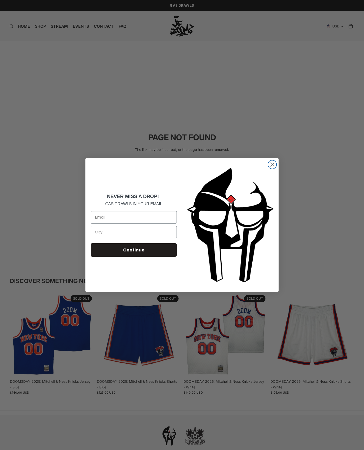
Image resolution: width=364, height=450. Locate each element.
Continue (134, 250)
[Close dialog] (272, 164)
